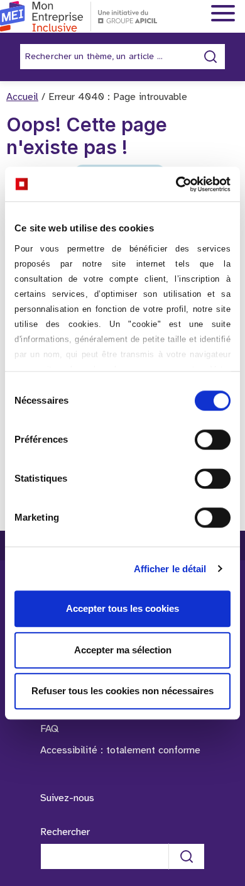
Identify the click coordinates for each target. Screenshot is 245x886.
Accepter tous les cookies (122, 608)
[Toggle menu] (223, 14)
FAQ (49, 729)
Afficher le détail (170, 568)
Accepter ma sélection (123, 650)
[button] (218, 790)
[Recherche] (187, 856)
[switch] (213, 439)
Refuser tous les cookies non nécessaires (122, 690)
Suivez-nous (67, 798)
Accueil (22, 97)
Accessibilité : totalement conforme (120, 750)
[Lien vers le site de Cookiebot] (176, 184)
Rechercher (65, 832)
